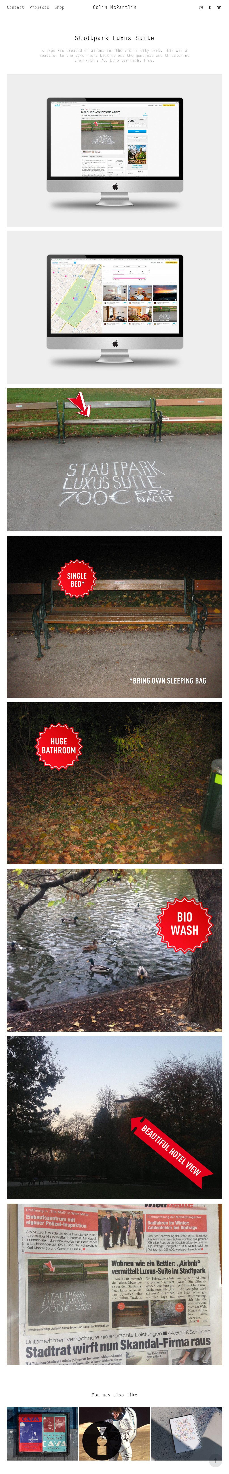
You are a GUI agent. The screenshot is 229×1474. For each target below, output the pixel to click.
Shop (59, 7)
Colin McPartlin (114, 7)
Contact (15, 7)
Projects (39, 7)
